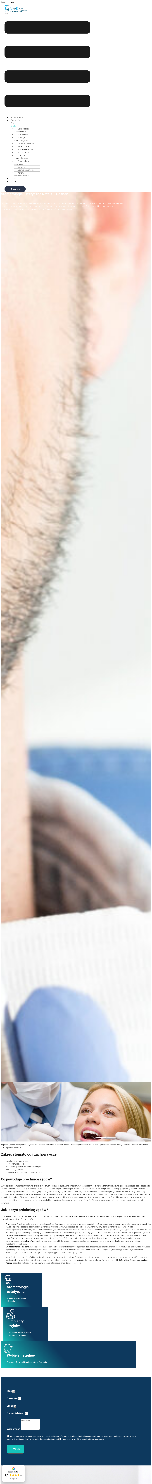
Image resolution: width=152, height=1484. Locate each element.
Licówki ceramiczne (26, 170)
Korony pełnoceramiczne (21, 174)
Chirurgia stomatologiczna (21, 156)
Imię (9, 1390)
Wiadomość (14, 1429)
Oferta (13, 126)
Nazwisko (12, 1398)
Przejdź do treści (8, 2)
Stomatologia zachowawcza (21, 130)
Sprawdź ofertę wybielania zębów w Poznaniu (27, 1362)
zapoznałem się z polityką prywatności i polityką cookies (83, 1439)
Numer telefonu (16, 1413)
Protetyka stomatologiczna (21, 139)
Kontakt (14, 181)
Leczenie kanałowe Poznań (26, 1241)
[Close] (145, 1383)
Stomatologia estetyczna (21, 162)
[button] (47, 63)
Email (10, 1405)
